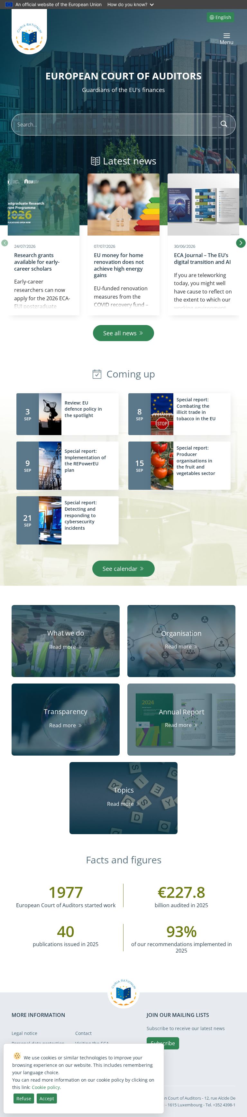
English (223, 17)
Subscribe (163, 1043)
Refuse (23, 1098)
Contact (83, 1033)
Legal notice (24, 1033)
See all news (120, 333)
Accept (47, 1098)
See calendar (120, 568)
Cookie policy (46, 1087)
